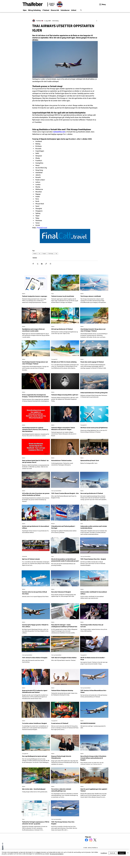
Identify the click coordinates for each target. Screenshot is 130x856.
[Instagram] (91, 840)
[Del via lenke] (46, 264)
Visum (52, 293)
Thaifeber (32, 4)
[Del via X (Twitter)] (37, 264)
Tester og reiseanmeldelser (56, 490)
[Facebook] (86, 840)
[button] (34, 9)
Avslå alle (112, 853)
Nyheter (35, 257)
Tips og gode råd (54, 359)
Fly (39, 253)
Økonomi (53, 523)
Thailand (34, 253)
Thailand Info (24, 556)
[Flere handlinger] (97, 21)
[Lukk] (128, 853)
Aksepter (121, 853)
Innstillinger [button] (104, 853)
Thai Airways (50, 253)
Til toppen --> (2, 848)
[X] (95, 840)
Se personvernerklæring (56, 854)
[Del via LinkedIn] (42, 264)
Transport (44, 253)
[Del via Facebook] (33, 264)
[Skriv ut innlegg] (50, 264)
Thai (56, 253)
